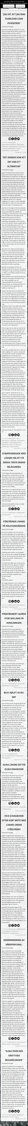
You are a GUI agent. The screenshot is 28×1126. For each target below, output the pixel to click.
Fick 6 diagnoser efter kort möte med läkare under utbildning (14, 822)
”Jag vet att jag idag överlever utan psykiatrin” (14, 18)
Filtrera (23, 8)
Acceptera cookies (9, 6)
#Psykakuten (5, 442)
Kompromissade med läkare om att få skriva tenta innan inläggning (14, 460)
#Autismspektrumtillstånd (9, 144)
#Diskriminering (21, 1042)
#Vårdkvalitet (5, 150)
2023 (11, 470)
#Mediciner (5, 146)
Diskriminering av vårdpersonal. (14, 942)
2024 (11, 169)
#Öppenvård (22, 146)
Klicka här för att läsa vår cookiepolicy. (18, 3)
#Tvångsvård (17, 444)
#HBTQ (4, 1044)
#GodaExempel (21, 512)
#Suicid (11, 444)
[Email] (18, 138)
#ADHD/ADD (12, 142)
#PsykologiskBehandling (9, 148)
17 (5, 1122)
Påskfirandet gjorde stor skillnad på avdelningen (14, 618)
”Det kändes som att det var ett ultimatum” (14, 161)
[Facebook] (9, 138)
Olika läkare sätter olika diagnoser (14, 766)
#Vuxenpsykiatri (14, 150)
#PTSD (18, 148)
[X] (12, 138)
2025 (11, 26)
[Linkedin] (15, 138)
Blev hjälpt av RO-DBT (14, 694)
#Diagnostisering (13, 807)
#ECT (18, 438)
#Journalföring (6, 440)
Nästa (8, 1122)
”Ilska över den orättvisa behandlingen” (14, 1055)
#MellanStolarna (13, 146)
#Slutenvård (5, 444)
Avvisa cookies (20, 6)
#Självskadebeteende (15, 442)
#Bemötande (20, 144)
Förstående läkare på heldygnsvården (14, 523)
